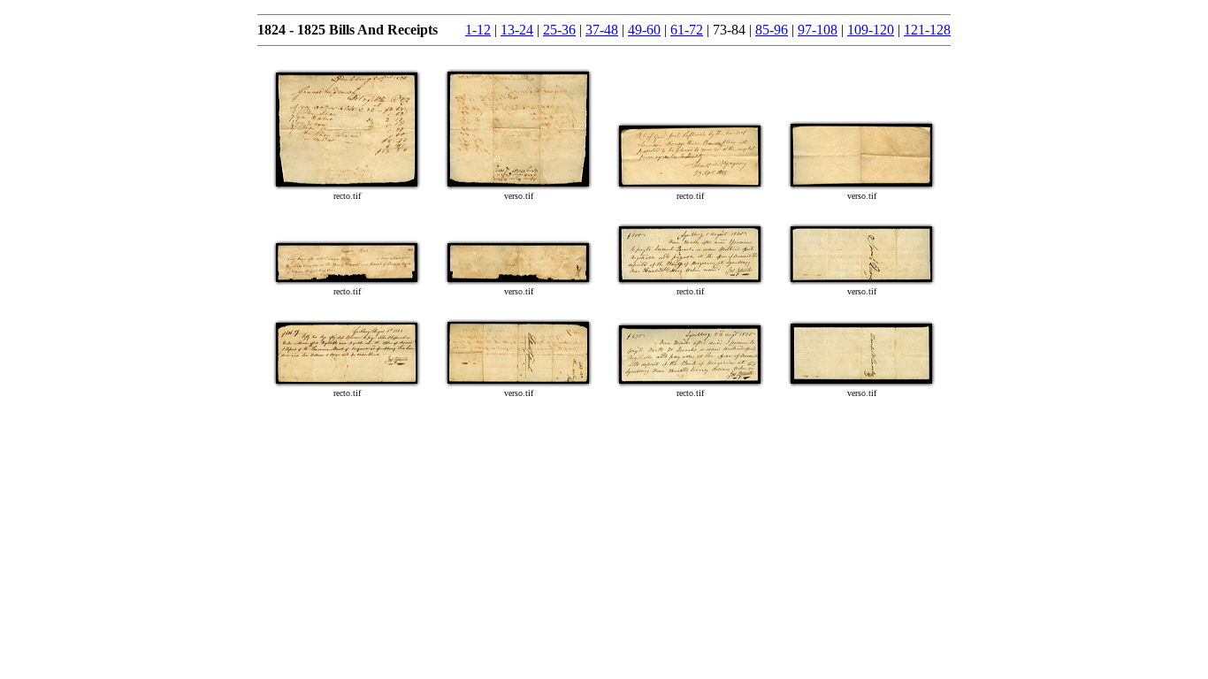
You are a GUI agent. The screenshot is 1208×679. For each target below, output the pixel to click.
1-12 (478, 29)
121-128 (927, 29)
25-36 (559, 29)
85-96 (771, 29)
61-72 (686, 29)
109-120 (870, 29)
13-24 (517, 29)
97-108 (817, 29)
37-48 (601, 29)
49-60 (644, 29)
